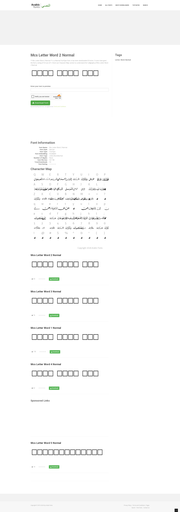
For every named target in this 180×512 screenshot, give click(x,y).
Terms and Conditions (60, 106)
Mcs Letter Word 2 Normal (46, 255)
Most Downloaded (122, 5)
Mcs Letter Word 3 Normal (46, 291)
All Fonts (108, 5)
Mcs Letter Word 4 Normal (46, 364)
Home (100, 5)
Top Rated (136, 5)
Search (145, 5)
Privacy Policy (127, 505)
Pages (147, 505)
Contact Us (146, 508)
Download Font (41, 103)
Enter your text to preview (41, 86)
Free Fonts (139, 508)
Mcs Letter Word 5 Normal (46, 443)
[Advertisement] (90, 27)
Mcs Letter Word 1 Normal (46, 327)
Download (55, 279)
